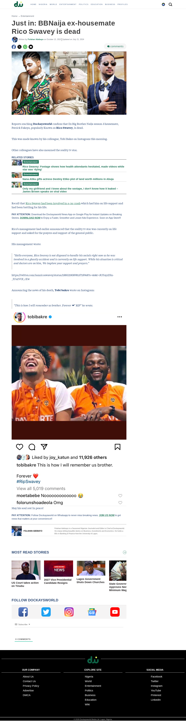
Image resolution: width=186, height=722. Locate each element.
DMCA (27, 695)
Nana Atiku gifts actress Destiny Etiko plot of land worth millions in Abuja (68, 179)
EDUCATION (97, 4)
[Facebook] (14, 47)
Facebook (156, 676)
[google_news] (92, 612)
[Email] (31, 47)
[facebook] (23, 612)
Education (90, 699)
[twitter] (46, 612)
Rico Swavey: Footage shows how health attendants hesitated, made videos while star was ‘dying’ (73, 168)
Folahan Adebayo (36, 39)
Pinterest (156, 695)
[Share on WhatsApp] (25, 47)
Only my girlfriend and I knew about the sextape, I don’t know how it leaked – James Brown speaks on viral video (70, 190)
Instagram (156, 685)
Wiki (87, 704)
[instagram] (69, 612)
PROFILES (123, 4)
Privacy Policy (31, 685)
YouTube (156, 690)
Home (14, 16)
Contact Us (29, 681)
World (88, 681)
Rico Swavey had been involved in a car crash (53, 203)
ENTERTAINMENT (68, 4)
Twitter (155, 681)
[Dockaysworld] (20, 4)
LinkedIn (156, 699)
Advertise (28, 690)
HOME (33, 4)
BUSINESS (110, 4)
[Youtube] (115, 612)
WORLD (53, 4)
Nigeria (89, 676)
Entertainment (27, 16)
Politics (89, 690)
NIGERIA (43, 4)
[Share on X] (19, 47)
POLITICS (83, 4)
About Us (28, 676)
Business (90, 695)
